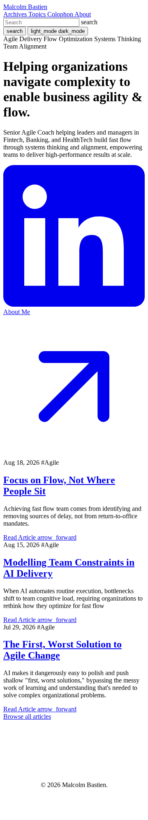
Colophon (60, 14)
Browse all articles (27, 716)
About (82, 14)
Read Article (39, 537)
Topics (37, 14)
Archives (15, 14)
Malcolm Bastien (25, 6)
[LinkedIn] (74, 304)
